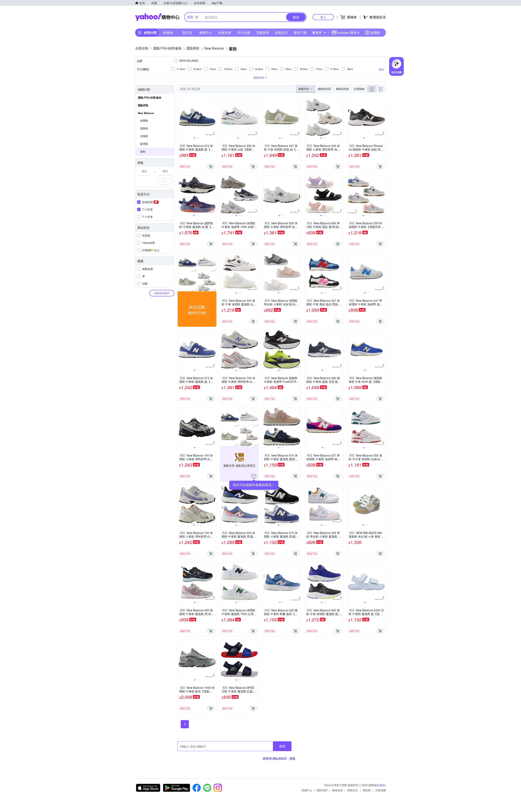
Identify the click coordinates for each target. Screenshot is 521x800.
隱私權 (367, 790)
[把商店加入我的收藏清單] (253, 476)
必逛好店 (281, 32)
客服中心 (307, 790)
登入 (323, 17)
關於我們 (322, 790)
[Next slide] (213, 117)
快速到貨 (224, 32)
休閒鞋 (144, 120)
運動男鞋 (143, 105)
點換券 (168, 32)
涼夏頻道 (262, 32)
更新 (382, 785)
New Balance (146, 113)
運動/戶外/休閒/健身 (149, 97)
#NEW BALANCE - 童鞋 (279, 758)
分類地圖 (380, 790)
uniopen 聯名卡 (348, 32)
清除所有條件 (162, 293)
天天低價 (243, 32)
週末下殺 (300, 32)
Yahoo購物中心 (157, 17)
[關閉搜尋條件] (196, 17)
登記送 (187, 32)
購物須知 (337, 790)
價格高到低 (342, 89)
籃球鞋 (144, 144)
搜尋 (282, 746)
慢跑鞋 (144, 128)
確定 (164, 181)
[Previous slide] (180, 117)
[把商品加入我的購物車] (211, 166)
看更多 (317, 32)
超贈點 (375, 32)
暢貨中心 (205, 32)
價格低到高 (324, 89)
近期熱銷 (359, 89)
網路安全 (352, 790)
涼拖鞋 (144, 136)
